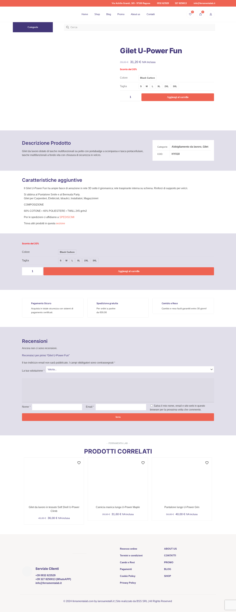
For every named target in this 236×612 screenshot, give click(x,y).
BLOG (167, 569)
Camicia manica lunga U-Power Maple (118, 507)
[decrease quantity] (123, 97)
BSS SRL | (142, 601)
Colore (124, 77)
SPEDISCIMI (66, 217)
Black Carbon (147, 78)
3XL (175, 86)
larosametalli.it (106, 601)
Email (90, 406)
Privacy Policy (128, 582)
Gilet (205, 146)
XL (158, 86)
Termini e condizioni (131, 555)
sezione (60, 223)
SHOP (167, 576)
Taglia (123, 86)
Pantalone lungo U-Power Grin (181, 507)
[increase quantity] (137, 97)
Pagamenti (126, 569)
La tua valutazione (33, 370)
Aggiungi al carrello (177, 97)
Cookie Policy (127, 576)
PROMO (168, 562)
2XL (167, 86)
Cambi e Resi (127, 562)
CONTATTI (170, 555)
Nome (26, 406)
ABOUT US (170, 548)
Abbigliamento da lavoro (186, 146)
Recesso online (128, 548)
